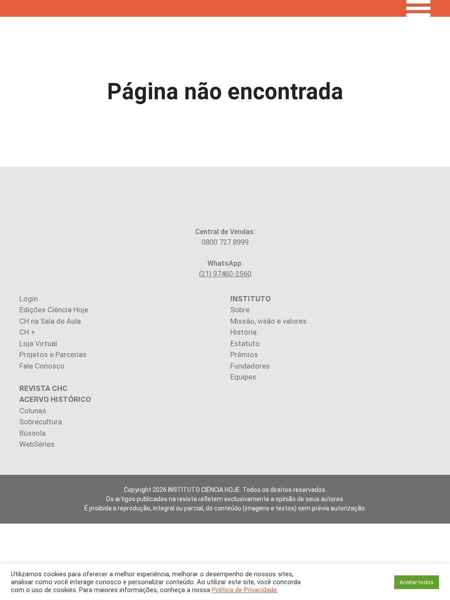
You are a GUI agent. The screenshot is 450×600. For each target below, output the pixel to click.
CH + (27, 332)
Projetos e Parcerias (53, 354)
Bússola (32, 433)
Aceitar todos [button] (416, 582)
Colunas (32, 410)
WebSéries (36, 444)
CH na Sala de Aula (50, 321)
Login (28, 298)
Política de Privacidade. (245, 590)
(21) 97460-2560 (225, 274)
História (243, 332)
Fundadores (250, 365)
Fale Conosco (42, 365)
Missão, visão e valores (268, 321)
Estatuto (245, 343)
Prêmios (244, 354)
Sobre (240, 309)
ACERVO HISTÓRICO (55, 399)
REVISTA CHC (43, 388)
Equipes (243, 376)
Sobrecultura (40, 421)
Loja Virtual (38, 343)
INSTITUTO (250, 298)
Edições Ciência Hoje (53, 309)
